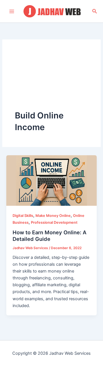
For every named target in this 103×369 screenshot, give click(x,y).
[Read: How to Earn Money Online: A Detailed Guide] (51, 180)
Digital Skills (23, 215)
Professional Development (54, 222)
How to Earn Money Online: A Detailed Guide (49, 235)
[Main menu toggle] (12, 11)
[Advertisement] (51, 81)
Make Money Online (53, 215)
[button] (94, 11)
